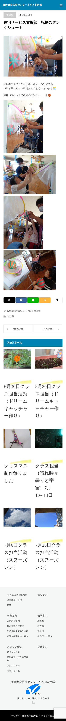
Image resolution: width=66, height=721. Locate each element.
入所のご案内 (13, 621)
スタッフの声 (13, 665)
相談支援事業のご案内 (17, 636)
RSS (33, 702)
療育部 (40, 631)
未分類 (10, 15)
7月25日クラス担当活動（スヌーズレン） (48, 556)
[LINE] (33, 300)
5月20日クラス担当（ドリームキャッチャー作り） (48, 401)
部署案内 (42, 615)
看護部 (40, 626)
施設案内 (42, 594)
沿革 (9, 605)
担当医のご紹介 (44, 636)
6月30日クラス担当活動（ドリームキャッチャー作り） (17, 401)
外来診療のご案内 (15, 626)
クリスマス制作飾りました (16, 473)
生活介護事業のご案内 (17, 631)
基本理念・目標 (14, 600)
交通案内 (42, 646)
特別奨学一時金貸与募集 (17, 659)
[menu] (61, 5)
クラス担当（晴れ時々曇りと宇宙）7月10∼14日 (47, 480)
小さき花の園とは (17, 594)
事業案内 (12, 615)
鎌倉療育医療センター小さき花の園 (22, 5)
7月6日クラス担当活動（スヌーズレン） (15, 556)
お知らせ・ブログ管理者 (27, 311)
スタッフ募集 (14, 646)
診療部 (40, 621)
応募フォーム (13, 671)
